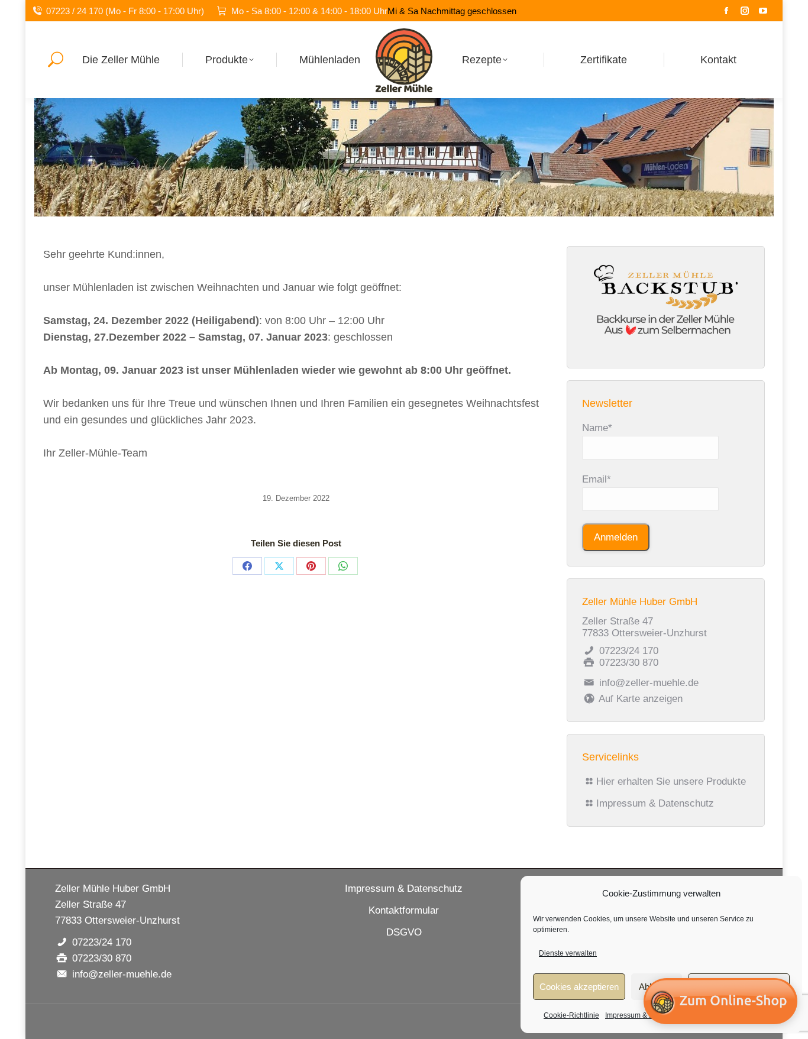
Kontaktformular (404, 910)
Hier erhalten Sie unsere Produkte (671, 781)
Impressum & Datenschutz (655, 803)
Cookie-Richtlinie (571, 1015)
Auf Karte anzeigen (639, 698)
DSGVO (404, 932)
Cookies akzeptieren (579, 987)
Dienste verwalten (568, 953)
